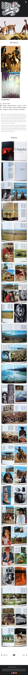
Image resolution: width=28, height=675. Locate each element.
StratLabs (18, 667)
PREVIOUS (5, 655)
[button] (11, 673)
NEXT (24, 655)
